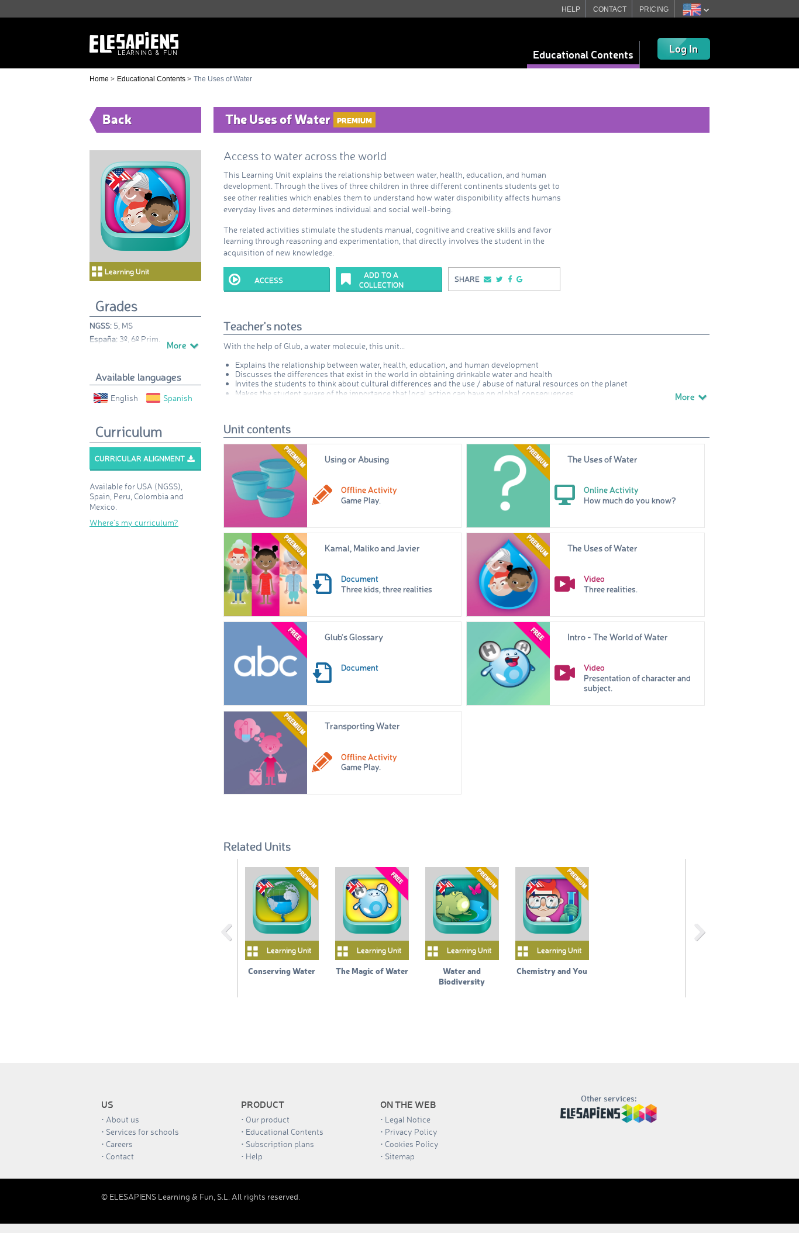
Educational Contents (583, 54)
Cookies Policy (412, 1144)
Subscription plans (280, 1144)
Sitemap (400, 1156)
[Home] (133, 42)
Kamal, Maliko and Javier (372, 548)
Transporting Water (362, 725)
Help (254, 1156)
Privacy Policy (411, 1132)
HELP (571, 9)
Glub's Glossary (354, 637)
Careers (119, 1144)
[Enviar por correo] (486, 279)
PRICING (654, 9)
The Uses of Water (602, 459)
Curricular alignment (140, 458)
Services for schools (142, 1132)
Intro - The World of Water (617, 637)
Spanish (177, 398)
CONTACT (609, 9)
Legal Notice (408, 1119)
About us (122, 1119)
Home (99, 79)
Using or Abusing (357, 459)
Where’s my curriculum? (133, 522)
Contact (120, 1156)
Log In (683, 48)
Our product (268, 1119)
